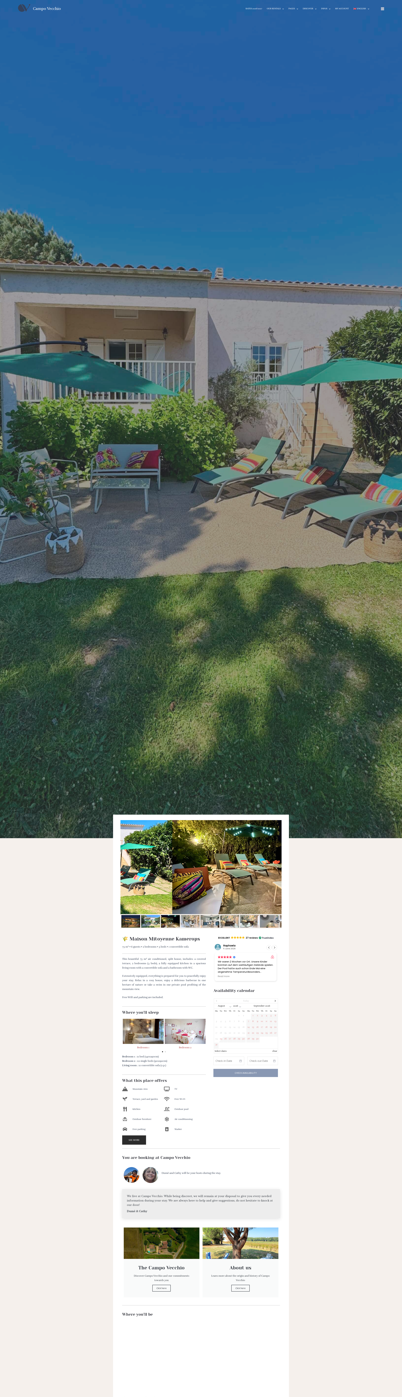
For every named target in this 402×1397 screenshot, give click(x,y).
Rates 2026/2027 (254, 8)
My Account (342, 8)
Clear (274, 1051)
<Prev (223, 1001)
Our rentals (274, 8)
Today (246, 1000)
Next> (268, 1001)
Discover (308, 8)
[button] (125, 867)
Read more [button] (224, 976)
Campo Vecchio (47, 9)
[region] (201, 874)
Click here (161, 1288)
